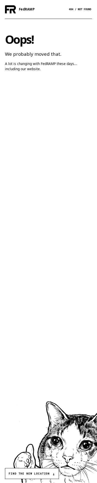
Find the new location (32, 474)
